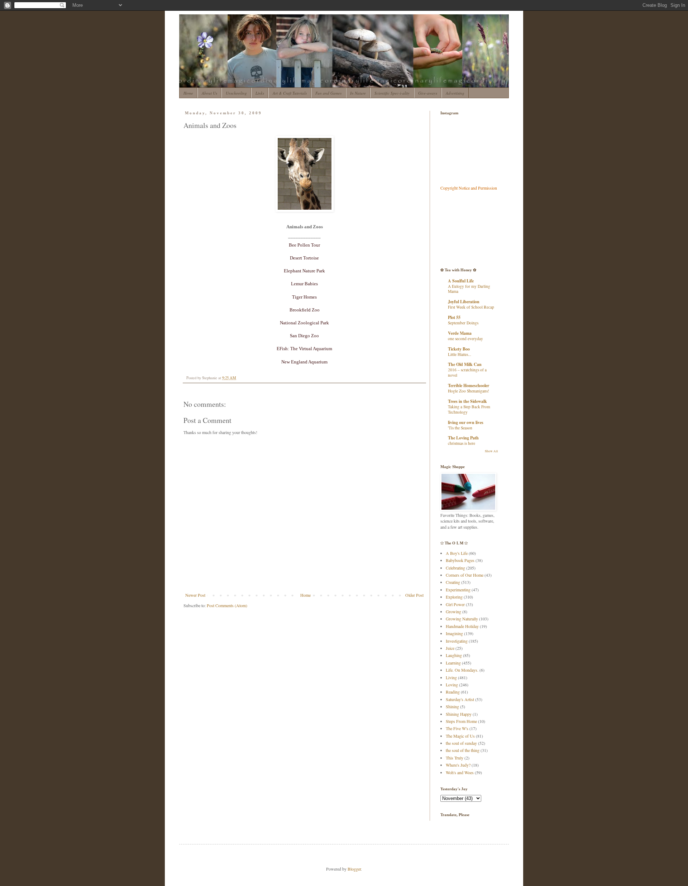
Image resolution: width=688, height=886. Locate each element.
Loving (452, 684)
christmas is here (461, 443)
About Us (209, 93)
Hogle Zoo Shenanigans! (468, 391)
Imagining (454, 633)
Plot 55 (454, 317)
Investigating (457, 641)
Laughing (454, 655)
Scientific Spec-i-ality (392, 93)
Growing (453, 611)
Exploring (454, 597)
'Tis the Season (460, 427)
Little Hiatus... (459, 354)
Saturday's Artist (460, 699)
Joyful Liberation (463, 302)
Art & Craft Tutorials (290, 93)
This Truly (454, 758)
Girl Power (455, 604)
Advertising (455, 93)
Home (188, 93)
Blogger (354, 869)
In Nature (358, 93)
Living (451, 677)
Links (259, 93)
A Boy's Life (457, 553)
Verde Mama (460, 333)
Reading (453, 692)
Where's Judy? (458, 765)
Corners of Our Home (464, 575)
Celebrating (455, 568)
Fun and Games (328, 93)
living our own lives (465, 422)
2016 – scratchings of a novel (467, 372)
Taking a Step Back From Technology (469, 409)
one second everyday (465, 338)
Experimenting (458, 589)
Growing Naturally (462, 618)
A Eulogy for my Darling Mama (469, 289)
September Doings (463, 322)
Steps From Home (461, 721)
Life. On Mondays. (462, 670)
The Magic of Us (460, 736)
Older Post (414, 595)
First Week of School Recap (471, 307)
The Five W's (457, 728)
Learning (453, 663)
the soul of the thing (462, 750)
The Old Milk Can (465, 364)
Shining (452, 706)
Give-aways (427, 93)
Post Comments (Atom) (227, 605)
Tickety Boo (459, 349)
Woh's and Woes (460, 772)
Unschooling (236, 93)
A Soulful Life (461, 281)
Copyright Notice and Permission (468, 188)
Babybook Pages (460, 560)
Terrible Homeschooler (468, 385)
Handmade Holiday (462, 626)
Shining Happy (459, 714)
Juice (450, 648)
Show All (491, 451)
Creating (453, 582)
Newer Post (195, 595)
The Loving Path (463, 438)
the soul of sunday (461, 743)
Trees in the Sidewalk (467, 401)
